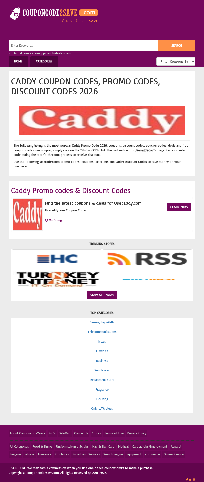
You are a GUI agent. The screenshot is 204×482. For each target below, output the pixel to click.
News (102, 341)
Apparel (176, 446)
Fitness (29, 454)
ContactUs (81, 433)
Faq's (52, 433)
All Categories (19, 446)
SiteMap (64, 433)
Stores (96, 433)
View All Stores (102, 295)
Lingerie (15, 454)
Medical (123, 446)
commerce (152, 454)
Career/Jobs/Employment (149, 446)
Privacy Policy (136, 433)
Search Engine (113, 454)
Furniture (102, 351)
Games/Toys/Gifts (102, 322)
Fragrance (102, 389)
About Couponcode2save (27, 433)
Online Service (174, 454)
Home (18, 61)
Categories (44, 61)
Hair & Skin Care (103, 446)
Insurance (44, 454)
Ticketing (102, 399)
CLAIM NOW (179, 207)
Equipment (134, 454)
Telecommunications (102, 332)
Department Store (102, 380)
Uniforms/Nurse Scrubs (72, 446)
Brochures (62, 454)
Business (102, 360)
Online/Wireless (102, 408)
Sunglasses (102, 370)
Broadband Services (86, 454)
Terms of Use (114, 433)
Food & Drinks (42, 446)
